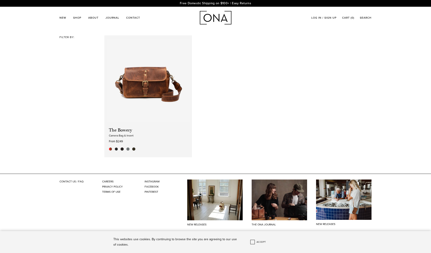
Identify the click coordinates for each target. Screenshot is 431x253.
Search (366, 17)
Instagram (152, 181)
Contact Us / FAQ (71, 181)
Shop (77, 17)
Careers (108, 181)
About (93, 17)
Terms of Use (111, 191)
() (348, 17)
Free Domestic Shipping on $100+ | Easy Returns (215, 3)
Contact (133, 17)
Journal (112, 17)
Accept (261, 242)
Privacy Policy (112, 186)
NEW (62, 17)
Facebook (152, 186)
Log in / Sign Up (323, 17)
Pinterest (151, 191)
